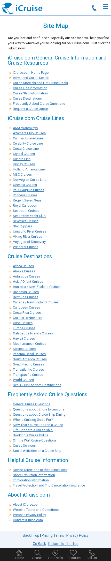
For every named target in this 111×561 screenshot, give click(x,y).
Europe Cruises (24, 328)
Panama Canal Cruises (29, 354)
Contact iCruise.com (28, 520)
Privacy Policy (77, 535)
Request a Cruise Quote (30, 109)
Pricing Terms (53, 535)
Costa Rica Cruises (27, 313)
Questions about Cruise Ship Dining (39, 414)
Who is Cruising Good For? (33, 420)
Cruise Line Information (30, 88)
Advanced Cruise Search (31, 78)
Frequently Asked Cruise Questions (39, 104)
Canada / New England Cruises (36, 302)
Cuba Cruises (23, 323)
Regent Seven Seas (27, 200)
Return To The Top (63, 544)
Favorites (74, 558)
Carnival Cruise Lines (28, 138)
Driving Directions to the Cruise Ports (40, 470)
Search (37, 558)
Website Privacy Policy (29, 515)
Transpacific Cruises (28, 375)
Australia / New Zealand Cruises (36, 287)
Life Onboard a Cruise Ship (33, 430)
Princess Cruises (25, 195)
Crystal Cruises (24, 154)
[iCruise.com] (22, 8)
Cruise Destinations (27, 98)
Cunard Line (21, 159)
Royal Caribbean (25, 205)
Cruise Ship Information (30, 93)
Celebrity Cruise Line (28, 143)
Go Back (39, 544)
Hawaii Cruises (24, 338)
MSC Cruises (22, 174)
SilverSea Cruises (25, 221)
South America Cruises (30, 359)
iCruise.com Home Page (31, 72)
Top (36, 535)
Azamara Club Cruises (29, 133)
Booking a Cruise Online (30, 435)
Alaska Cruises (24, 271)
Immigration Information (31, 480)
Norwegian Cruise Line (29, 180)
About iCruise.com (27, 504)
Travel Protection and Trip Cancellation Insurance (49, 485)
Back (27, 535)
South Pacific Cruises (28, 364)
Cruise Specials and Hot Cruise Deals (40, 83)
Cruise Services (24, 445)
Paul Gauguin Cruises (28, 190)
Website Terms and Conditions (36, 510)
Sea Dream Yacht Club (29, 216)
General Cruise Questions (31, 404)
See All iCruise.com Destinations (37, 385)
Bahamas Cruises (26, 292)
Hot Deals (55, 558)
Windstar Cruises (25, 247)
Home (19, 558)
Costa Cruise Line (26, 149)
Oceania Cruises (25, 185)
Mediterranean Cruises (29, 344)
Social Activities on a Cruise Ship (37, 451)
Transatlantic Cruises (28, 369)
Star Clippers (22, 226)
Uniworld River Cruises (29, 231)
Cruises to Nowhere (27, 318)
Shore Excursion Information (34, 475)
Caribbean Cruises (26, 307)
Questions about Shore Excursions (38, 409)
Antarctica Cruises (26, 276)
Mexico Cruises (24, 349)
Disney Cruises (24, 164)
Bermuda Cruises (25, 297)
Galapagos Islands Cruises (33, 333)
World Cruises (23, 380)
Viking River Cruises (27, 236)
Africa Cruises (23, 266)
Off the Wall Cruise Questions (35, 440)
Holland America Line (29, 169)
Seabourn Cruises (26, 211)
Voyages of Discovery (29, 242)
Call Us (91, 558)
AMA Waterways (25, 128)
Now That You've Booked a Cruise (38, 425)
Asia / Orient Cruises (28, 281)
